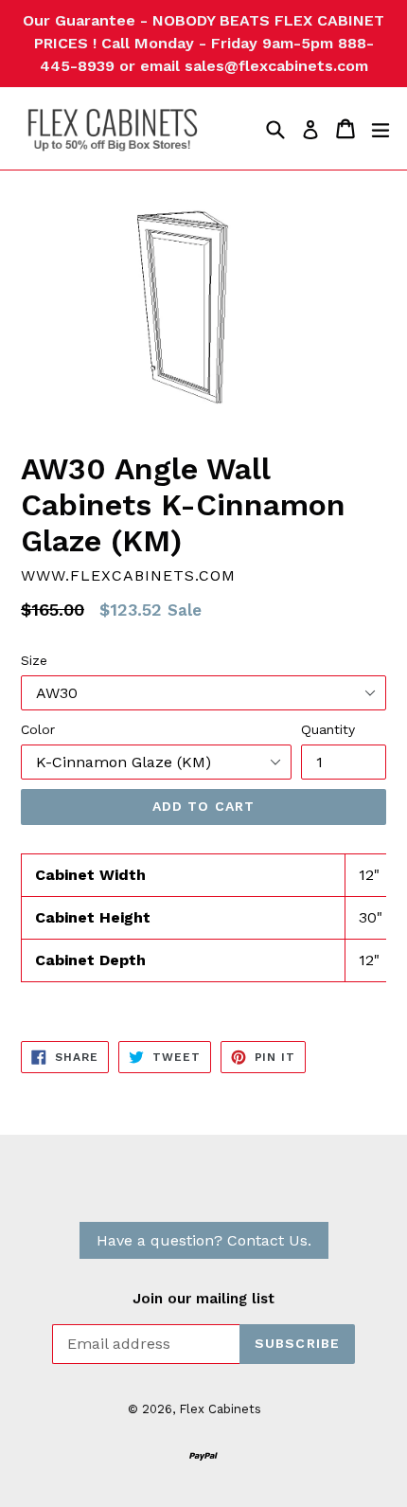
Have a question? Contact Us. (204, 1240)
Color (38, 729)
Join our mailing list (203, 1298)
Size (34, 660)
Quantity (328, 729)
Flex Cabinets (220, 1409)
